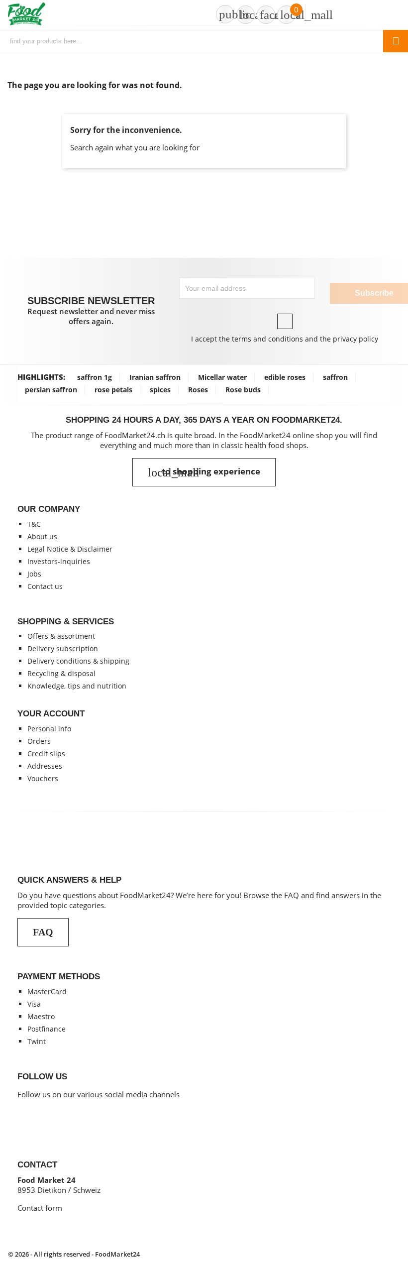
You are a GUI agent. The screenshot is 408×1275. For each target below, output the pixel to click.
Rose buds (243, 389)
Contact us (45, 586)
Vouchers (42, 778)
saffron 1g (94, 377)
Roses (198, 389)
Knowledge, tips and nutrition (76, 686)
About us (42, 536)
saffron (335, 377)
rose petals (113, 389)
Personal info (49, 728)
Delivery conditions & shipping (78, 661)
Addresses (44, 766)
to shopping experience (204, 471)
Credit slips (46, 753)
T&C (34, 524)
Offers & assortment (61, 636)
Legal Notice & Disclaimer (69, 549)
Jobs (34, 574)
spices (160, 389)
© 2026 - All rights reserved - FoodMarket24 (74, 1254)
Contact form (39, 1208)
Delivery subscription (62, 648)
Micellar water (222, 377)
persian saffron (51, 389)
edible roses (285, 377)
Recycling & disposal (61, 673)
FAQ (43, 932)
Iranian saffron (155, 377)
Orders (39, 741)
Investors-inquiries (58, 561)
